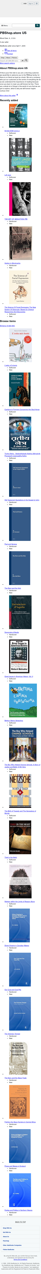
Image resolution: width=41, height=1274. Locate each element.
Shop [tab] (2, 58)
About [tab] (8, 58)
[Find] (37, 25)
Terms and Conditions (20, 1259)
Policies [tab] (14, 58)
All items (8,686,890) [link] (7, 326)
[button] (22, 61)
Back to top (20, 1222)
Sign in (31, 3)
